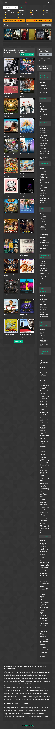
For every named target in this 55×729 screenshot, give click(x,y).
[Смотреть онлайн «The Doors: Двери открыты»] (11, 65)
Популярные (29, 54)
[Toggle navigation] (6, 2)
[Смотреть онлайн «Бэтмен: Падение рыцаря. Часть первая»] (27, 65)
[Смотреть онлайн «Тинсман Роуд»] (27, 185)
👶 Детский (46, 10)
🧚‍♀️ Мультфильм (21, 14)
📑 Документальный (9, 12)
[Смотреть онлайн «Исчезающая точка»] (11, 285)
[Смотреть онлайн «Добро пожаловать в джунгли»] (11, 105)
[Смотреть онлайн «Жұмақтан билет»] (27, 225)
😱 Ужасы (7, 17)
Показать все (46, 25)
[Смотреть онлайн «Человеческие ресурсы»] (27, 326)
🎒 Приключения (34, 14)
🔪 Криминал (46, 12)
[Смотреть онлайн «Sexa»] (11, 125)
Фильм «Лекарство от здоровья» (44, 351)
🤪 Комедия (33, 12)
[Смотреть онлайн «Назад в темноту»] (27, 305)
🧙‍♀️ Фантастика (21, 17)
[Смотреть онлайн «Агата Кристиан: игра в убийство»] (11, 265)
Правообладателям (27, 725)
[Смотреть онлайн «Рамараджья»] (11, 165)
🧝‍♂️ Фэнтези (33, 17)
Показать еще (18, 341)
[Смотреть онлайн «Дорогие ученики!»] (27, 145)
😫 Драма (19, 12)
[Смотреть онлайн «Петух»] (11, 305)
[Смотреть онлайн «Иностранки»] (11, 185)
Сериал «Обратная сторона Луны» (44, 324)
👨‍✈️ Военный (20, 10)
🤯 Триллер (46, 14)
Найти (21, 7)
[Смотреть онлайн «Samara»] (27, 85)
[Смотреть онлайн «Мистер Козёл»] (27, 105)
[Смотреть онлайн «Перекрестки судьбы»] (11, 145)
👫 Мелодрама (8, 14)
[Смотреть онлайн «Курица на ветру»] (11, 85)
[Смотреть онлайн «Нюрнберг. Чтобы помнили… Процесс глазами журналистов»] (27, 245)
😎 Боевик (7, 10)
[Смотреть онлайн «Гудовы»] (11, 225)
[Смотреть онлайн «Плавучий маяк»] (27, 285)
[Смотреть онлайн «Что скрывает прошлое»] (27, 205)
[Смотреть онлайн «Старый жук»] (27, 165)
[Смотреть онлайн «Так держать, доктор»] (11, 326)
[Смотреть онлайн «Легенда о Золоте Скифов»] (11, 205)
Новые (22, 54)
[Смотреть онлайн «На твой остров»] (27, 125)
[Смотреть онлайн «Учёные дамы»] (11, 245)
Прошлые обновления (45, 54)
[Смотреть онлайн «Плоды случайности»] (27, 265)
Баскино (47, 2)
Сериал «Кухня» (44, 536)
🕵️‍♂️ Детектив (33, 10)
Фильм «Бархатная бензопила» (43, 290)
